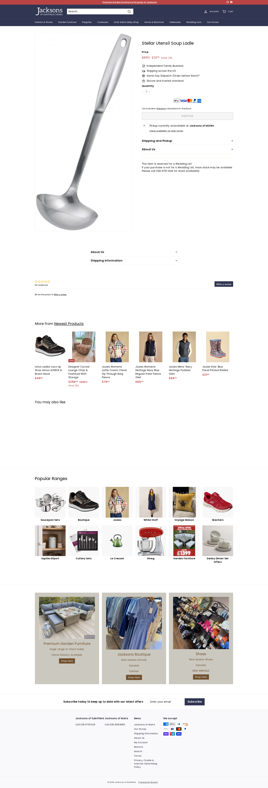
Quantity (148, 86)
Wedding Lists (194, 22)
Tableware (175, 22)
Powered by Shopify (148, 782)
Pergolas (87, 22)
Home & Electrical (154, 22)
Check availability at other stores (166, 131)
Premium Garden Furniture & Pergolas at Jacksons (129, 2)
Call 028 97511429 (85, 724)
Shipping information (106, 260)
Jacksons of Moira (144, 724)
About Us (148, 149)
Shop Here (67, 660)
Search (138, 751)
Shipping (161, 108)
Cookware (102, 22)
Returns (138, 747)
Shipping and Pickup (157, 141)
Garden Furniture (67, 22)
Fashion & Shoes (44, 22)
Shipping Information (146, 733)
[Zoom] (83, 132)
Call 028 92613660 (115, 724)
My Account (141, 742)
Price (145, 52)
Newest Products (69, 323)
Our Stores (213, 22)
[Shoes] (201, 623)
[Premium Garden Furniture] (67, 618)
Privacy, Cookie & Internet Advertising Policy (145, 764)
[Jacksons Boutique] (134, 623)
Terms (137, 755)
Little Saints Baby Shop (126, 22)
